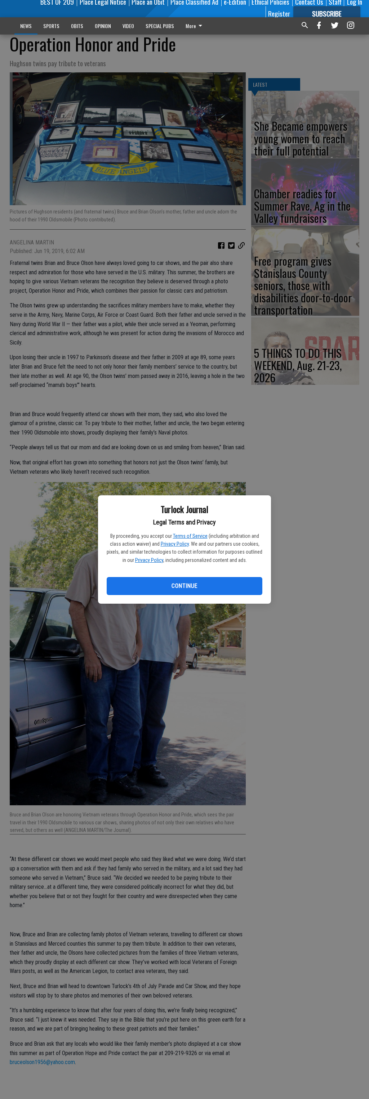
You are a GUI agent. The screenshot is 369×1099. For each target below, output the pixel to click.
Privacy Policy (175, 544)
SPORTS (51, 26)
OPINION (103, 26)
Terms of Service (190, 536)
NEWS (26, 26)
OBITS (77, 26)
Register (279, 13)
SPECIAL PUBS (160, 26)
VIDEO (128, 26)
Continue (184, 585)
